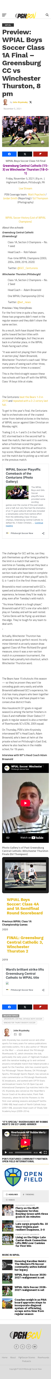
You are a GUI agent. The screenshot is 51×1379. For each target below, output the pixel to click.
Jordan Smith (10, 198)
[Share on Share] (9, 154)
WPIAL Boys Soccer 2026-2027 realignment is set (31, 1276)
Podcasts (26, 1361)
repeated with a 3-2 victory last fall (25, 403)
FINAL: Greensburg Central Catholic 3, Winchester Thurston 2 (25, 944)
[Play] (5, 1152)
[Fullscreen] (45, 1152)
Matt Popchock (36, 194)
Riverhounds (43, 1357)
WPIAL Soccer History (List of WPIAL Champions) (25, 220)
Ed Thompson (40, 198)
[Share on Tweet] (25, 154)
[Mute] (40, 1152)
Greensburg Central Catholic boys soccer (23, 1018)
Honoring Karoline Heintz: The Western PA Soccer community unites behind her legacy (30, 1265)
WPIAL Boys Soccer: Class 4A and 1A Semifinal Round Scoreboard (25, 906)
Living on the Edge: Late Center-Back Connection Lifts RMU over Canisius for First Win (31, 1241)
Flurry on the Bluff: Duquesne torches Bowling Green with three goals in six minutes (32, 1212)
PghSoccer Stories (27, 1357)
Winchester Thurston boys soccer (19, 1022)
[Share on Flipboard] (40, 154)
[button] (19, 883)
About (13, 1357)
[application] (25, 1142)
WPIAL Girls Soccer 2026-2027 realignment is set (31, 1288)
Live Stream (25, 188)
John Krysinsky (20, 102)
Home (5, 1357)
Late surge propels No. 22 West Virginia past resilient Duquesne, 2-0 (32, 1226)
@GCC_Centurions (27, 268)
